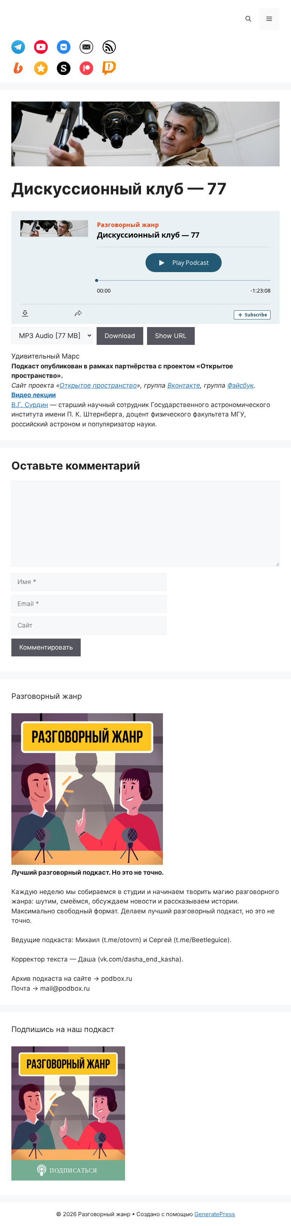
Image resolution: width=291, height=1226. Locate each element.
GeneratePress (214, 1214)
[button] (248, 19)
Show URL (171, 336)
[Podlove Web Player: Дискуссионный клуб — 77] (145, 267)
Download (120, 336)
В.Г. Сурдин (29, 405)
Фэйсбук (240, 385)
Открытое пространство (98, 385)
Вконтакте (183, 385)
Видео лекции (33, 395)
